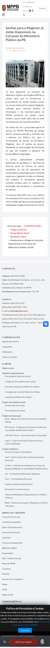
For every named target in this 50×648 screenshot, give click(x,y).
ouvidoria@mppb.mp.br (18, 311)
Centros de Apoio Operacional (18, 452)
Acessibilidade (29, 2)
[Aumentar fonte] (33, 10)
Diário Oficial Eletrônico (12, 527)
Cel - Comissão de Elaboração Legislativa (22, 474)
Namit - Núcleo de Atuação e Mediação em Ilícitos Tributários (26, 504)
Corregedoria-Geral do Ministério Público (22, 392)
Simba (4, 584)
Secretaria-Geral (15, 48)
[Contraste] (30, 10)
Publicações (7, 352)
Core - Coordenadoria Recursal (18, 479)
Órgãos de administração (14, 402)
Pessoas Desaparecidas (12, 543)
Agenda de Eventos (10, 341)
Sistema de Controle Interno (17, 489)
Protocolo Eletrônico (11, 532)
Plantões (6, 574)
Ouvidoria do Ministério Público (18, 397)
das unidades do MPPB (16, 287)
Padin (4, 589)
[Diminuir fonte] (24, 14)
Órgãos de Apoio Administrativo (19, 484)
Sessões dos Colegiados (12, 579)
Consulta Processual (11, 517)
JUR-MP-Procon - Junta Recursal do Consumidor (26, 435)
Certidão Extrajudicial (11, 522)
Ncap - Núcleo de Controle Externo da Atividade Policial (25, 420)
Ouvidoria (6, 569)
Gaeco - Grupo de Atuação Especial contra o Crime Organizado (24, 442)
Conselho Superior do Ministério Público (22, 386)
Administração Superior (13, 373)
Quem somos (8, 368)
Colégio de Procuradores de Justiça (20, 381)
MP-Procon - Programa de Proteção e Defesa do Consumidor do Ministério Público (26, 428)
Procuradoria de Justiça (15, 410)
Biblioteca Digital (9, 548)
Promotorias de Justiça (15, 405)
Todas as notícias (9, 357)
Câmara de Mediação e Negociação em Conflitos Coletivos (26, 496)
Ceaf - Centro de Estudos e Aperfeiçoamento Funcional (24, 458)
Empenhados (7, 553)
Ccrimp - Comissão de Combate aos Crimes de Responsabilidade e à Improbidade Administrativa (26, 467)
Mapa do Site (7, 594)
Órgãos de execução (11, 416)
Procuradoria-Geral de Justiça (18, 376)
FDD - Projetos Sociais (11, 558)
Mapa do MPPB (8, 563)
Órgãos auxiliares (10, 449)
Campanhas (7, 346)
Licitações (6, 537)
